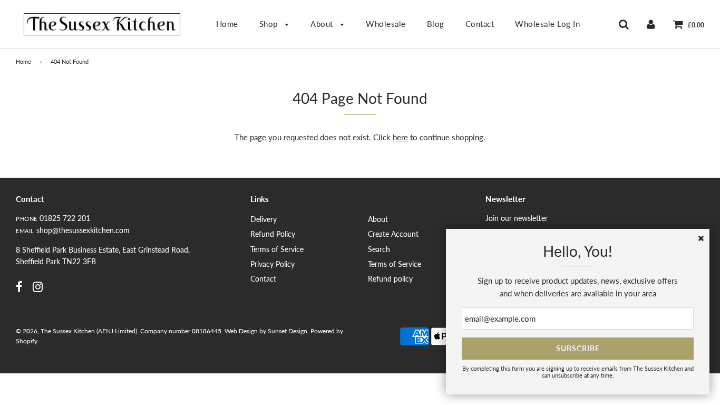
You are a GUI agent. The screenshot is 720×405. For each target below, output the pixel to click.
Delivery (263, 219)
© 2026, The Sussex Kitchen (55, 331)
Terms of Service (277, 249)
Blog (435, 23)
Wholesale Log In (547, 23)
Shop (269, 23)
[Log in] (651, 23)
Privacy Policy (272, 263)
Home (227, 23)
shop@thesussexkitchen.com (83, 230)
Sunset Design (287, 331)
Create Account (393, 233)
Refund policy (390, 278)
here (400, 137)
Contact (479, 23)
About (322, 23)
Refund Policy (272, 233)
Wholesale (386, 23)
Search (379, 249)
